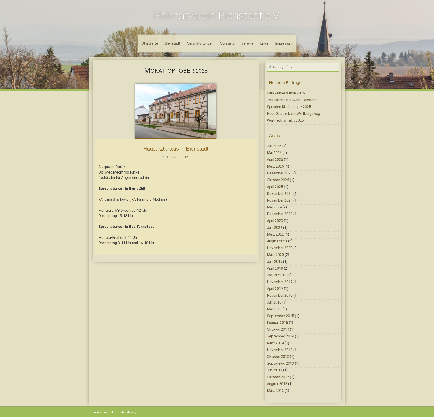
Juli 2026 (274, 146)
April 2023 (275, 221)
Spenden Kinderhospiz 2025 (289, 107)
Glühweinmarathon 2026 (286, 93)
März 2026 (275, 166)
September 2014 (280, 336)
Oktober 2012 (278, 377)
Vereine (247, 43)
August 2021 (277, 241)
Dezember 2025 (279, 173)
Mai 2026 (274, 153)
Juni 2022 (274, 227)
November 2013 (279, 350)
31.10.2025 (183, 157)
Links (264, 43)
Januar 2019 (276, 275)
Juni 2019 (274, 261)
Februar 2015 (277, 323)
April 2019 (275, 268)
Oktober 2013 (278, 356)
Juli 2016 (274, 302)
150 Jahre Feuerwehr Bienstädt (292, 100)
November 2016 (279, 295)
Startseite (150, 43)
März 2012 (275, 390)
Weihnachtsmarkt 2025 (285, 120)
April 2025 (275, 187)
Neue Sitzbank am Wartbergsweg (293, 113)
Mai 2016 (274, 309)
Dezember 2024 (279, 193)
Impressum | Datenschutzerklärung (114, 412)
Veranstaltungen (200, 43)
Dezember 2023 (279, 214)
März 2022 (275, 234)
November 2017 (279, 282)
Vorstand (227, 43)
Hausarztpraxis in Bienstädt (175, 149)
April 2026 (275, 159)
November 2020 (279, 248)
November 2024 (279, 200)
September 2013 (280, 363)
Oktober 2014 (278, 329)
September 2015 (280, 316)
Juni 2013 (274, 370)
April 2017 (275, 289)
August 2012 (277, 384)
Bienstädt (172, 43)
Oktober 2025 (278, 180)
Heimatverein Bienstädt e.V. (217, 15)
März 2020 (275, 255)
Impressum (284, 43)
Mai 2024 (274, 207)
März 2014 (275, 343)
